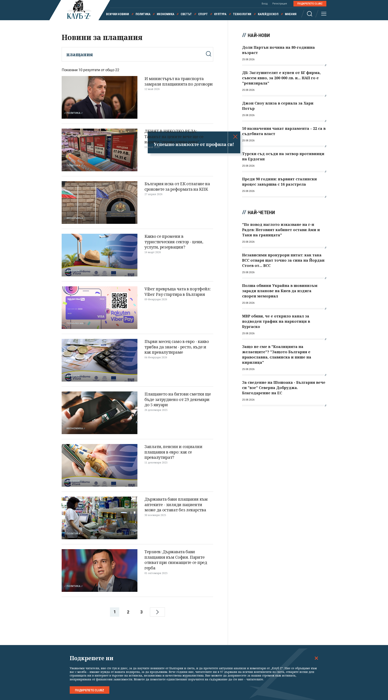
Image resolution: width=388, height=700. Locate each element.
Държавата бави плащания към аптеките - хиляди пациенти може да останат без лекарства (176, 504)
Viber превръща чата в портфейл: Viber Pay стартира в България (177, 291)
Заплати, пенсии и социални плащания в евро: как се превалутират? (173, 452)
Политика (143, 14)
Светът (186, 14)
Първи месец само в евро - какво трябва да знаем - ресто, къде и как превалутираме (176, 347)
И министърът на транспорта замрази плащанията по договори (178, 81)
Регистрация (279, 3)
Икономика (165, 14)
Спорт (203, 14)
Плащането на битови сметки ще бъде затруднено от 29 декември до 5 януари (177, 399)
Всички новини (117, 14)
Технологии (242, 14)
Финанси (72, 270)
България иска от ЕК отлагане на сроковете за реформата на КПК (177, 186)
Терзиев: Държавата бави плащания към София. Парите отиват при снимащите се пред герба (175, 560)
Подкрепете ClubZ (310, 3)
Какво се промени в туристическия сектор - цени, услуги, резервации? (173, 242)
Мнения (290, 14)
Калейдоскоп (268, 14)
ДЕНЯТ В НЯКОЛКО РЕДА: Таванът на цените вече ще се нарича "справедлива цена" (173, 136)
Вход (265, 3)
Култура (220, 14)
